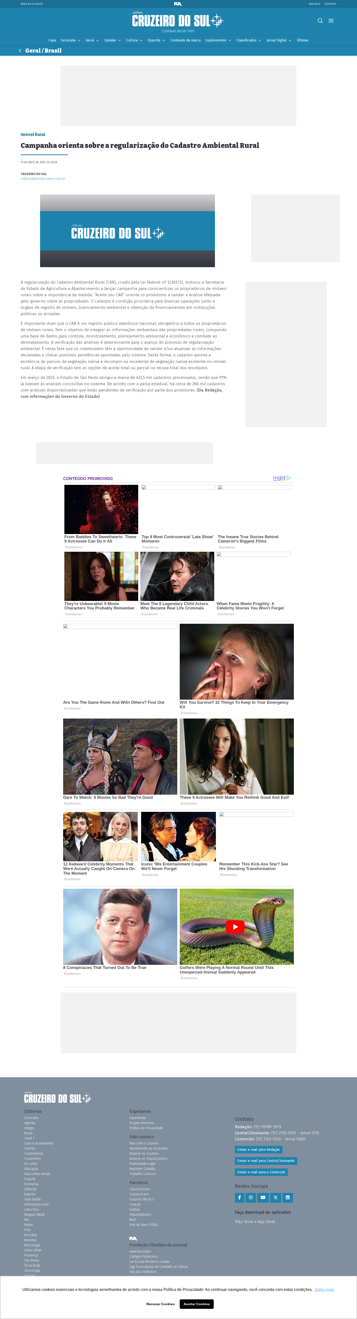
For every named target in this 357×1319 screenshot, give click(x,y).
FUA (133, 1238)
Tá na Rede (32, 1265)
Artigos (29, 1128)
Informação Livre (36, 1204)
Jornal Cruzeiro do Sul (178, 20)
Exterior (29, 1194)
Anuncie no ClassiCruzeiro (148, 1159)
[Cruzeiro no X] (275, 1198)
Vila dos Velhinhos (143, 1272)
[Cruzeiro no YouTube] (263, 1198)
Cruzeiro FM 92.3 (141, 1199)
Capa (52, 40)
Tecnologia (32, 1271)
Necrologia (32, 1245)
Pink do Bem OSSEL (143, 1225)
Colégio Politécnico (143, 1257)
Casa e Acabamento (38, 1143)
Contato (330, 3)
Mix (26, 1220)
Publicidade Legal (142, 1164)
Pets (27, 1230)
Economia (31, 1184)
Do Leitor (31, 1164)
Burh (132, 1220)
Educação (31, 1169)
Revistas (30, 1240)
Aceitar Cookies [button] (197, 1304)
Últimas (302, 40)
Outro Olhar (33, 1250)
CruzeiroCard (139, 1194)
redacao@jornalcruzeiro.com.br (43, 178)
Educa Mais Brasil (37, 1174)
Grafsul (134, 1209)
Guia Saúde (32, 1199)
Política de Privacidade (146, 1128)
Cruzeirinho (32, 1159)
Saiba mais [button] (324, 1289)
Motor (28, 1225)
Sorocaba (68, 40)
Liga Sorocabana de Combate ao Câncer (158, 1267)
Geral (90, 40)
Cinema (29, 1148)
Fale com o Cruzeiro (144, 1143)
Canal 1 (29, 1138)
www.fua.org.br (140, 1251)
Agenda (29, 1123)
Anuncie (315, 3)
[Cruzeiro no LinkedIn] (287, 1198)
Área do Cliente (32, 3)
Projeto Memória (141, 1123)
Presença (31, 1255)
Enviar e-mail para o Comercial (261, 1172)
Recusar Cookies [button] (160, 1304)
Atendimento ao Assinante (148, 1148)
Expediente (137, 1118)
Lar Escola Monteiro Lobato (149, 1262)
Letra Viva (31, 1209)
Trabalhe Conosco (142, 1174)
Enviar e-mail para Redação (258, 1150)
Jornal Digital (277, 40)
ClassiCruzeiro (140, 1189)
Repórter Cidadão (142, 1169)
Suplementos (215, 40)
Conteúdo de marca (185, 40)
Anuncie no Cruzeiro (144, 1153)
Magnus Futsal (34, 1215)
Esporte (154, 40)
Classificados (246, 40)
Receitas (30, 1235)
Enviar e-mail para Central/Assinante (266, 1161)
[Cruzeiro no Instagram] (251, 1198)
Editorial (30, 1189)
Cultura (132, 40)
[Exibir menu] (330, 20)
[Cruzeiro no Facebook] (239, 1198)
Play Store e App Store (255, 1221)
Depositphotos (140, 1215)
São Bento (31, 1260)
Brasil (28, 1133)
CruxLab (135, 1204)
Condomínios (33, 1153)
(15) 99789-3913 (267, 1126)
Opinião (110, 40)
